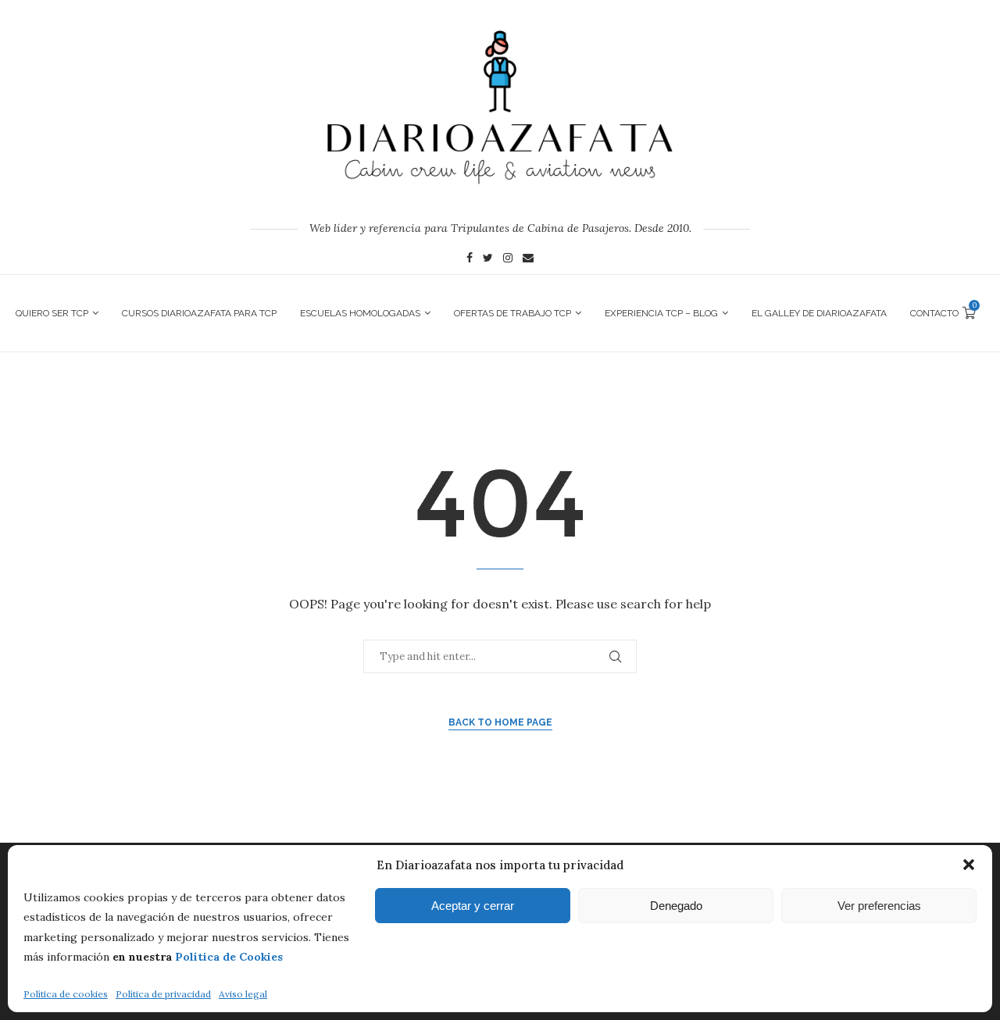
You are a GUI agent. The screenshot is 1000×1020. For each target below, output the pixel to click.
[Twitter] (488, 259)
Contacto (934, 313)
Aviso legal (243, 994)
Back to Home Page (500, 722)
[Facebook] (469, 259)
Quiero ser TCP (52, 313)
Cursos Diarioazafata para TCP (199, 313)
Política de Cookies (229, 957)
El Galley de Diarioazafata (819, 313)
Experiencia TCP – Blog (661, 313)
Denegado (676, 905)
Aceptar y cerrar (472, 905)
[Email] (528, 259)
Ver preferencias (879, 905)
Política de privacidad (163, 994)
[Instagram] (507, 259)
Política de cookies (65, 994)
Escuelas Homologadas (360, 313)
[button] (969, 864)
